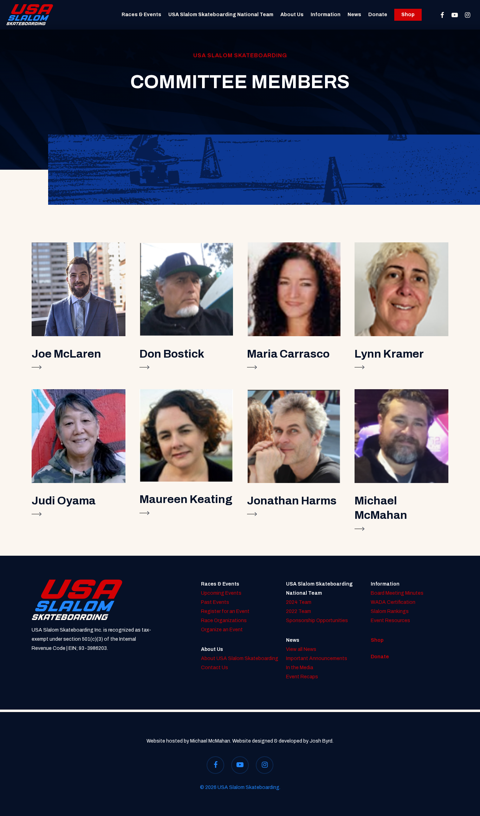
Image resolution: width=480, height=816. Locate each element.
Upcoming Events (221, 593)
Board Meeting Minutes (397, 593)
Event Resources (390, 620)
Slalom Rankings (390, 611)
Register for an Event (225, 611)
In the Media (299, 667)
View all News (301, 649)
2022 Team (298, 611)
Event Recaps (302, 676)
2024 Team (298, 602)
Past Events (215, 602)
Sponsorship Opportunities (317, 620)
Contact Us (214, 667)
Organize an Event (222, 629)
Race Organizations (224, 620)
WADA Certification (393, 602)
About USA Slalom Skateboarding (239, 658)
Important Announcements (316, 658)
